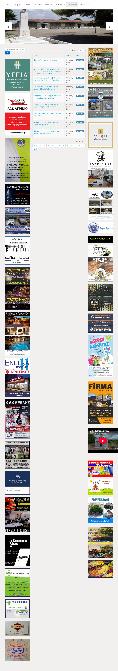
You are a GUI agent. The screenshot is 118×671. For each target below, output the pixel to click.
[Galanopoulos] (100, 568)
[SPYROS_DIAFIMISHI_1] (100, 542)
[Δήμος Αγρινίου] (100, 227)
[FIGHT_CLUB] (17, 418)
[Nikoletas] (17, 159)
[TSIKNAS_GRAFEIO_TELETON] (100, 135)
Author (68, 56)
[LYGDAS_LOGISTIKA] (17, 483)
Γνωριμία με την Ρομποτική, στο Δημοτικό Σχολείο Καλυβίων (46, 105)
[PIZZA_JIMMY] (17, 514)
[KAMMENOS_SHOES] (17, 550)
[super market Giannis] (100, 468)
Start (35, 145)
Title (35, 56)
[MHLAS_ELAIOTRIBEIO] (100, 66)
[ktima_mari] (100, 204)
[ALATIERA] (17, 250)
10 (79, 145)
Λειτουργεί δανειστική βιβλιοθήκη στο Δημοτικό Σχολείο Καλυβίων (47, 79)
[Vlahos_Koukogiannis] (17, 455)
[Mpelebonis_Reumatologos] (17, 194)
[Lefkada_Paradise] (17, 333)
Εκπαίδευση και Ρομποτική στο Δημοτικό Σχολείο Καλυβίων (46, 88)
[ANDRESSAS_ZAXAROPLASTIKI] (100, 168)
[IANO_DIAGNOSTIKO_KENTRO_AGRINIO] (100, 102)
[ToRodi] (100, 487)
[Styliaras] (17, 582)
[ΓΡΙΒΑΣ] (17, 649)
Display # (75, 50)
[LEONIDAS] (17, 628)
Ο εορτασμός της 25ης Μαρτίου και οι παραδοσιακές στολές (48, 96)
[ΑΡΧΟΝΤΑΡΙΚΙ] (100, 263)
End (35, 149)
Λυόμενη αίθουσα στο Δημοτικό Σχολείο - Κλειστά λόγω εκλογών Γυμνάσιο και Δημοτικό (47, 71)
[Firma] (100, 402)
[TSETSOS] (17, 608)
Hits (77, 56)
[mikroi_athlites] (100, 355)
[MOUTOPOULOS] (100, 323)
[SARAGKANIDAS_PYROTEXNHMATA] (17, 288)
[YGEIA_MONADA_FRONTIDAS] (17, 75)
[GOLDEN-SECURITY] (100, 297)
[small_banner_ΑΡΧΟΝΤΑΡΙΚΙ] (100, 239)
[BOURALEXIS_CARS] (17, 220)
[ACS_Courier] (17, 114)
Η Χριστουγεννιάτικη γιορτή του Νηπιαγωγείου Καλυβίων (46, 132)
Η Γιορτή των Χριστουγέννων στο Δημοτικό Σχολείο (47, 123)
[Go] (7, 52)
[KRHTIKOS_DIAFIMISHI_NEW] (17, 377)
